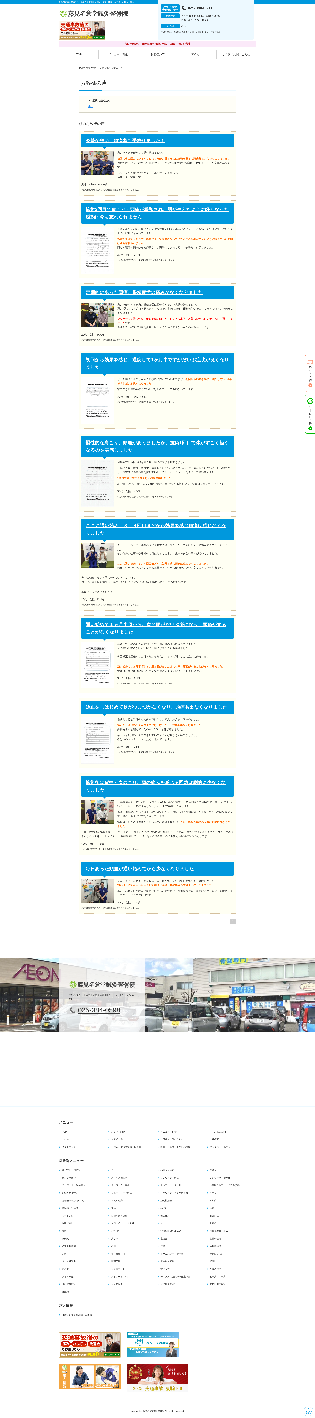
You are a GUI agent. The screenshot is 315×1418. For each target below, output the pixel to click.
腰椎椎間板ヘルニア (220, 1231)
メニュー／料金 (118, 54)
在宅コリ (214, 1192)
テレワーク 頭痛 (169, 1177)
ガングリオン (69, 1177)
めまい (163, 1208)
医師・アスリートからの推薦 (175, 1147)
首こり (163, 1223)
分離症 (213, 1200)
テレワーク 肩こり (170, 1185)
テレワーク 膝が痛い (221, 1177)
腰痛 (162, 1246)
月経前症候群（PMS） (73, 1200)
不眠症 (114, 1246)
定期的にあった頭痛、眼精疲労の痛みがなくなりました (144, 292)
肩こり (114, 1238)
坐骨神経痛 (215, 1246)
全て (90, 106)
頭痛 (64, 1253)
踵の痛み (165, 1215)
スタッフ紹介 (118, 1131)
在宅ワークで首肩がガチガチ (175, 1192)
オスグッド (68, 1269)
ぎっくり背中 (69, 1261)
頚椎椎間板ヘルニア (170, 1231)
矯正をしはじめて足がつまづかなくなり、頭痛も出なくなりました (156, 707)
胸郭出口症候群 (70, 1208)
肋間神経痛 (166, 1200)
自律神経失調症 (119, 1215)
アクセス (196, 54)
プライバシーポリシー (221, 1147)
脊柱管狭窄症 (69, 1284)
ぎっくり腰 (68, 1276)
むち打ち (115, 1231)
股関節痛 (214, 1215)
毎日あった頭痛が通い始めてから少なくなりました (140, 868)
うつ (113, 1170)
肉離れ (65, 1238)
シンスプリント (119, 1269)
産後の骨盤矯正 (70, 1246)
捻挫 (113, 1208)
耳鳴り (213, 1208)
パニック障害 (167, 1170)
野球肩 (213, 1170)
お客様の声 (158, 54)
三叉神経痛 (117, 1200)
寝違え (163, 1238)
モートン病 (68, 1215)
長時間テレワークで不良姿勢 (225, 1185)
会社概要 (214, 1139)
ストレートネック (120, 1276)
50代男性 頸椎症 (71, 1170)
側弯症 (213, 1223)
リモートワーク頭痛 (121, 1192)
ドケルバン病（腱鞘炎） (173, 1253)
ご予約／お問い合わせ (236, 54)
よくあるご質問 (218, 1131)
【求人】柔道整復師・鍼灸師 (126, 1147)
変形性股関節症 (218, 1284)
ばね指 (65, 1291)
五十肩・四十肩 (218, 1276)
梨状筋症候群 (216, 1253)
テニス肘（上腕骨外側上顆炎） (176, 1276)
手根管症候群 (118, 1253)
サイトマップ (69, 1147)
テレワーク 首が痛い (73, 1185)
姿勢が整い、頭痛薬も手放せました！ (125, 140)
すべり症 (165, 1269)
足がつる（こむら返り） (123, 1223)
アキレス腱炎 (167, 1261)
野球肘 (213, 1261)
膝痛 (64, 1231)
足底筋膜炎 (117, 1284)
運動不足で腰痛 (70, 1192)
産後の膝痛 (215, 1238)
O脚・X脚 (67, 1223)
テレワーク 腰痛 (120, 1185)
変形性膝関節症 (168, 1284)
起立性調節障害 (119, 1177)
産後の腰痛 (215, 1269)
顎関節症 (115, 1261)
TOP (79, 54)
